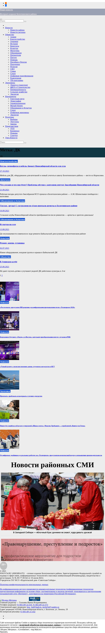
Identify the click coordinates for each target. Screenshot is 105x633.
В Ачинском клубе (8, 262)
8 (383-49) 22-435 (24, 605)
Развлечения (15, 78)
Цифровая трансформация (21, 76)
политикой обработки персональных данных (40, 625)
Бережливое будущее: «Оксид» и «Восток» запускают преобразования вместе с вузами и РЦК (35, 337)
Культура (14, 48)
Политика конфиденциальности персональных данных (24, 584)
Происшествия (11, 126)
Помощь (14, 60)
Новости (9, 28)
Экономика (10, 83)
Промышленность (18, 90)
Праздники (15, 64)
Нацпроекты (10, 96)
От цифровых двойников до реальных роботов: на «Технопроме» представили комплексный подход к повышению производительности (51, 455)
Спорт (13, 73)
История (14, 44)
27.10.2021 (4, 171)
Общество (9, 34)
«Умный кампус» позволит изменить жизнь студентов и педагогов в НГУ (27, 366)
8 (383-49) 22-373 (40, 605)
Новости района (17, 30)
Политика (9, 117)
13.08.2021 (4, 229)
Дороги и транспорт (19, 85)
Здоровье (14, 41)
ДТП (12, 128)
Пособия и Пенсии (18, 62)
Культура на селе (8, 224)
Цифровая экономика (19, 112)
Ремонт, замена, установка (12, 243)
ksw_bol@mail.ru (34, 607)
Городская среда (17, 99)
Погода (13, 57)
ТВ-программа (16, 80)
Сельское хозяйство (18, 92)
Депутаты (14, 122)
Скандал (14, 135)
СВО (12, 69)
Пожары (14, 133)
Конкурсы (14, 46)
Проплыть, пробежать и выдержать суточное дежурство (21, 396)
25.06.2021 (4, 267)
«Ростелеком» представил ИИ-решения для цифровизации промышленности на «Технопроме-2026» (37, 307)
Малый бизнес (16, 106)
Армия (13, 37)
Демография (15, 101)
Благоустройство (17, 39)
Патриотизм (15, 55)
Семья (13, 71)
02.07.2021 (4, 248)
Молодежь (14, 51)
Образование (16, 53)
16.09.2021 (4, 211)
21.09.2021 (4, 190)
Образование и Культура (21, 108)
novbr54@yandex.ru (50, 607)
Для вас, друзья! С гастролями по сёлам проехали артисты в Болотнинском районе (38, 206)
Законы (13, 124)
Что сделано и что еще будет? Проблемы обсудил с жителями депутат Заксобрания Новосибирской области (49, 185)
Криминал (14, 131)
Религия (13, 67)
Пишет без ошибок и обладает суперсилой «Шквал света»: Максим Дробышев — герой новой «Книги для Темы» (42, 426)
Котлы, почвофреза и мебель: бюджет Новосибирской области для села (33, 166)
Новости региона (17, 32)
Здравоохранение (17, 103)
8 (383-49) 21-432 (27, 612)
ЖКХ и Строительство (20, 87)
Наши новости (6, 10)
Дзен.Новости (11, 138)
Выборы (14, 119)
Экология (14, 94)
